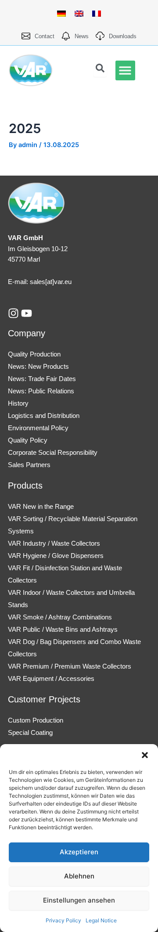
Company (26, 333)
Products (25, 485)
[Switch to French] (96, 13)
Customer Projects (44, 699)
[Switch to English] (79, 13)
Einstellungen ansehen (79, 900)
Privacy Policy (63, 920)
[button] (144, 755)
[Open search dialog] (100, 70)
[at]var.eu (58, 281)
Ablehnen (79, 876)
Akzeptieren (79, 852)
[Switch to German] (61, 13)
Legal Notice (101, 920)
